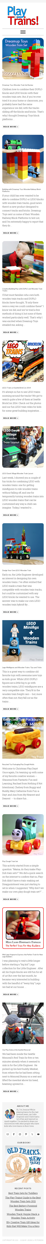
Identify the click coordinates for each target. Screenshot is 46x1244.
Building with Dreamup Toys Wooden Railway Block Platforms (21, 190)
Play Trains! (23, 15)
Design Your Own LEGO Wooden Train (16, 570)
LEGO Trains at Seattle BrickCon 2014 (16, 388)
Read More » (10, 126)
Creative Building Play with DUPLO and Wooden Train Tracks (22, 290)
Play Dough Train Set (10, 861)
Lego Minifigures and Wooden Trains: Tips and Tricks (22, 667)
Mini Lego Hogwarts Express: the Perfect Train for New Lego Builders (22, 956)
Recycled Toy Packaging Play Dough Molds (18, 764)
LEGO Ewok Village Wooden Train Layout (17, 473)
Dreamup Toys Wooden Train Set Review (17, 85)
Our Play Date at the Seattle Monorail (16, 1050)
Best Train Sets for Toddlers (23, 1193)
